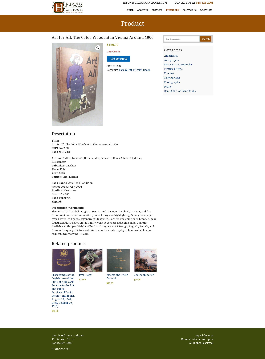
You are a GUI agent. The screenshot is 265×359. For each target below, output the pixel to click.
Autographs (171, 60)
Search (206, 39)
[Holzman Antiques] (67, 7)
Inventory (172, 10)
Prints (168, 86)
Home (130, 10)
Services (157, 10)
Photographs (172, 82)
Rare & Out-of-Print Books (134, 69)
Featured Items (173, 69)
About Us (142, 10)
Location (206, 10)
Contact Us (190, 10)
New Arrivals (172, 77)
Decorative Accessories (178, 64)
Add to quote (118, 58)
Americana (171, 55)
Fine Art (169, 73)
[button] (97, 47)
